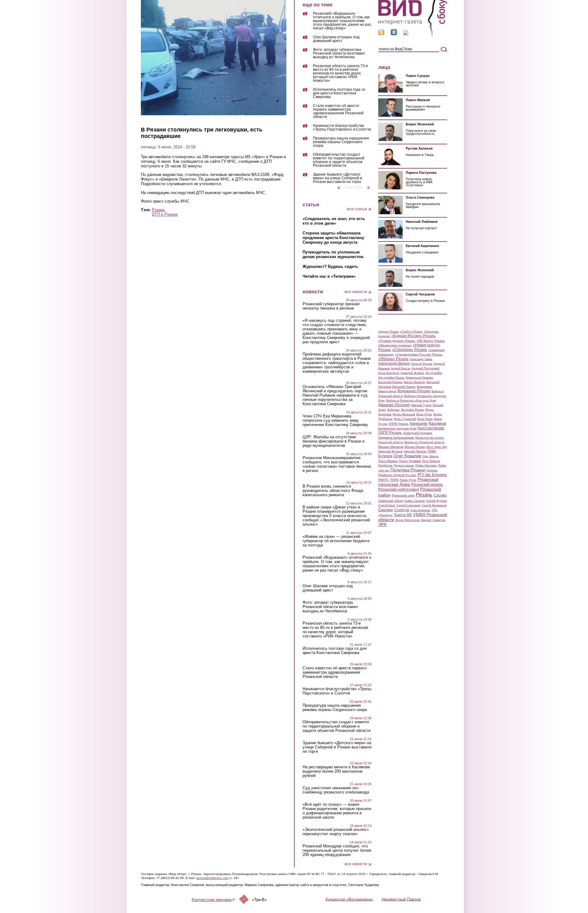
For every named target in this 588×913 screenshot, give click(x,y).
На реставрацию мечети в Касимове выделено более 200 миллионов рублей (336, 771)
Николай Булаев (390, 451)
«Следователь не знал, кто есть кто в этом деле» (334, 221)
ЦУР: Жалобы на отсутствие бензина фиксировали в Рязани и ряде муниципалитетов (333, 441)
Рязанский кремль (427, 484)
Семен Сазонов (414, 500)
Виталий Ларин (404, 386)
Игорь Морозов (404, 414)
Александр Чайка (421, 359)
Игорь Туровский (405, 418)
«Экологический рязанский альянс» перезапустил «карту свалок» (336, 831)
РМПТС (383, 479)
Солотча (401, 510)
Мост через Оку (436, 446)
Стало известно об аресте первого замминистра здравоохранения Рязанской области (338, 111)
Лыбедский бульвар (417, 433)
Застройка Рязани (412, 409)
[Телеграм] (405, 34)
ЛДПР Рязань (390, 433)
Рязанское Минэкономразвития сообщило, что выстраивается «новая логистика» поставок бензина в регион (337, 464)
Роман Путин (408, 479)
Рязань (158, 209)
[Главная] (412, 36)
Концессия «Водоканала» (349, 899)
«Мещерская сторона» (395, 345)
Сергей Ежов (386, 505)
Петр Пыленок (431, 460)
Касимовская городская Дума (397, 428)
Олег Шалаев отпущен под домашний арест (336, 39)
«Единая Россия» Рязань (413, 336)
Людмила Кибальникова (396, 437)
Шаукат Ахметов (433, 520)
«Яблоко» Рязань (393, 359)
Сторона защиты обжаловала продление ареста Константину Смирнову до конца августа (333, 238)
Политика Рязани (407, 469)
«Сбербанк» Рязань (409, 350)
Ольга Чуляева (410, 460)
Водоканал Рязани (414, 391)
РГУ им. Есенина (432, 475)
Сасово (440, 495)
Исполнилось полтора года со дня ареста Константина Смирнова (339, 93)
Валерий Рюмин (390, 382)
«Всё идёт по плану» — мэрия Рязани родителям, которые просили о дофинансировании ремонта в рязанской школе (337, 811)
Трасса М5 (403, 515)
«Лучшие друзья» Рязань (396, 340)
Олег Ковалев (407, 455)
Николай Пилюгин (415, 451)
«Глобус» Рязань (411, 331)
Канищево (419, 423)
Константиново (431, 428)
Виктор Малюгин (414, 382)
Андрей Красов (400, 368)
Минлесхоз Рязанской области (424, 442)
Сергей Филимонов (434, 505)
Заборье (393, 409)
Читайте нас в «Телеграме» (329, 276)
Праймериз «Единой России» (397, 475)
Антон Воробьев (388, 373)
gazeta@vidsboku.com (214, 878)
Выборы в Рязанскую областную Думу (411, 400)
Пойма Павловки (426, 465)
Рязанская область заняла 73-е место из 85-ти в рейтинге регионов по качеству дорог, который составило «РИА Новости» (340, 73)
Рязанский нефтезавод (398, 489)
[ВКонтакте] (394, 34)
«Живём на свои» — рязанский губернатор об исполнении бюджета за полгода (336, 540)
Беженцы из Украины (419, 377)
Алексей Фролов (421, 363)
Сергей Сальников (408, 505)
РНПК (394, 479)
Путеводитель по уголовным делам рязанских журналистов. (333, 254)
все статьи (357, 209)
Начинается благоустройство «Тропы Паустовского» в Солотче (342, 127)
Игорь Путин (424, 414)
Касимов (437, 423)
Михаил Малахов (390, 446)
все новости (356, 291)
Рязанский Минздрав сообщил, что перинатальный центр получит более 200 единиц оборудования (337, 850)
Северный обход (390, 500)
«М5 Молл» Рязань (431, 340)
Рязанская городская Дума (408, 482)
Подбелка (385, 465)
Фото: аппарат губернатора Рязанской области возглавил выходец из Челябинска (339, 53)
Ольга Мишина (388, 460)
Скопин (385, 509)
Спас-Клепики (420, 510)
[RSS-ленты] (381, 34)
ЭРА (382, 524)
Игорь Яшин (425, 418)
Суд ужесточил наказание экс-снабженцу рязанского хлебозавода (336, 790)
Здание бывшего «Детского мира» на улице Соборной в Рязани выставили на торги (337, 178)
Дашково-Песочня (394, 405)
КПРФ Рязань (399, 423)
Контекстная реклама (213, 899)
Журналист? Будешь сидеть (330, 266)
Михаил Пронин (415, 446)
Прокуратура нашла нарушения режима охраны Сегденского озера (341, 142)
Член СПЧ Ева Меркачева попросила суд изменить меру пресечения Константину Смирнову (335, 420)
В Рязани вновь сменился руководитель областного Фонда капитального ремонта (333, 490)
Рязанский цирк (403, 495)
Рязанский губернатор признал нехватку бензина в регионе (331, 306)
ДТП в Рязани (165, 214)
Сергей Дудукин (436, 500)
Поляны (432, 470)
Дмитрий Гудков (421, 405)
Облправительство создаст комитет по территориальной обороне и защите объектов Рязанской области (338, 160)
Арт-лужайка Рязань (391, 377)
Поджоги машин (404, 465)
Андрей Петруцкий (425, 368)
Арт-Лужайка (433, 373)
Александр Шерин (394, 363)
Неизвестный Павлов (401, 899)
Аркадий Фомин (412, 373)
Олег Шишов (430, 456)
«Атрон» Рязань (388, 331)
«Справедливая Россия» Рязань (419, 354)
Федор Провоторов (407, 520)
